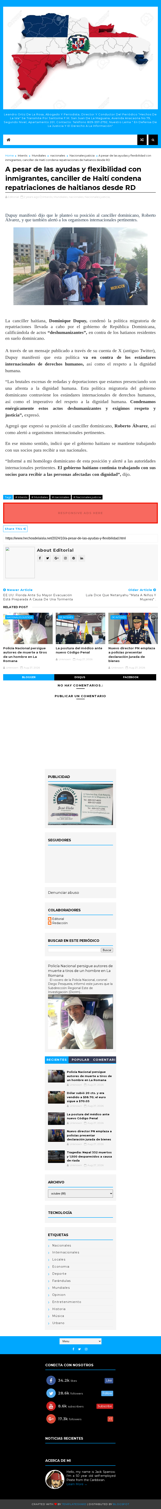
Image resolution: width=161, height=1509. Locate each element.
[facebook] (73, 1349)
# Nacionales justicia (87, 497)
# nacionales (60, 497)
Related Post (15, 607)
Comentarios (104, 1060)
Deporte (59, 1274)
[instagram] (86, 1349)
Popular (81, 1060)
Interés (22, 155)
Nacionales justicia (82, 155)
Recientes (57, 1060)
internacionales (65, 1252)
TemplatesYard (74, 1504)
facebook (131, 677)
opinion (59, 1295)
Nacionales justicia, (97, 197)
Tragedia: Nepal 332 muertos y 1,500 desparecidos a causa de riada (89, 1156)
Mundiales (39, 155)
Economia (61, 1266)
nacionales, (76, 197)
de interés (66, 617)
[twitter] (79, 1349)
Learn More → (76, 1484)
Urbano (58, 1323)
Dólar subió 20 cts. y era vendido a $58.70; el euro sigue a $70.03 (86, 1097)
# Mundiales (39, 497)
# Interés (21, 497)
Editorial (58, 919)
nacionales (57, 155)
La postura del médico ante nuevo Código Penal (79, 650)
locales (59, 1259)
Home (9, 155)
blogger (29, 677)
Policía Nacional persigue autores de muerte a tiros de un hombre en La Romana (25, 654)
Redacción (60, 923)
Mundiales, (61, 197)
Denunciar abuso (63, 892)
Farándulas (61, 1281)
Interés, (48, 197)
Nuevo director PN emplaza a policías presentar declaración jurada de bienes (131, 654)
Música (58, 1316)
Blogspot (121, 1504)
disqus (79, 677)
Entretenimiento (67, 1302)
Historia (59, 1309)
